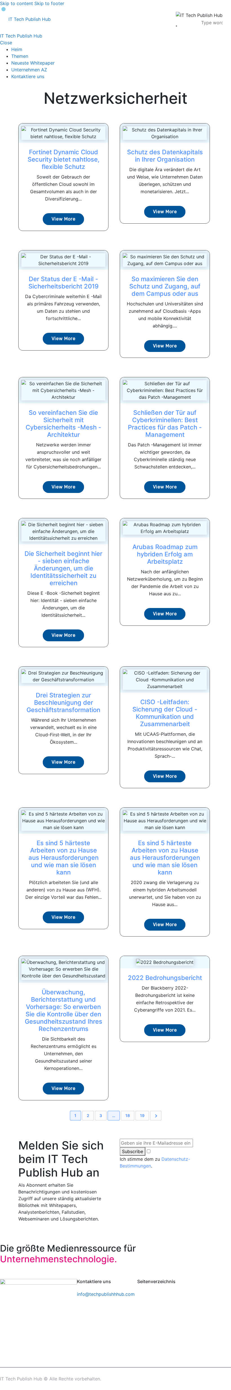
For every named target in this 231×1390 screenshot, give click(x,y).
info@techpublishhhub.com (106, 1294)
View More (63, 219)
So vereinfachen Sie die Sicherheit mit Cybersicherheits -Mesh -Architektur (63, 423)
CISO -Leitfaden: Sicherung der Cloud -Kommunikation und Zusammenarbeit (164, 713)
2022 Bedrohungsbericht (165, 977)
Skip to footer (49, 3)
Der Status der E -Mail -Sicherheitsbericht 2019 (63, 282)
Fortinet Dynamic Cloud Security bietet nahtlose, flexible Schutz (63, 159)
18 (127, 1115)
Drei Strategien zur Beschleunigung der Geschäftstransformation (63, 702)
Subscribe (132, 1151)
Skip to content (16, 3)
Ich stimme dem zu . (155, 1162)
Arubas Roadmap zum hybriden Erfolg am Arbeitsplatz (164, 554)
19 (142, 1115)
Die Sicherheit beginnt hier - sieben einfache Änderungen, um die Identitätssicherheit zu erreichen (63, 568)
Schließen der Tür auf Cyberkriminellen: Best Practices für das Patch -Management (165, 423)
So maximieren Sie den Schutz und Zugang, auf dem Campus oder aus (164, 286)
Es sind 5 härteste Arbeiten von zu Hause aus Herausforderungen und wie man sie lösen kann (63, 857)
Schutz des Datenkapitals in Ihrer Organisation (165, 155)
